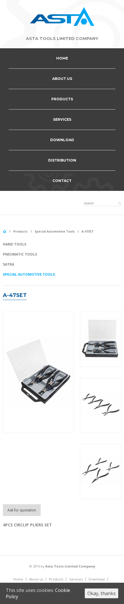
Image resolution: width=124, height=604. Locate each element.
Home (62, 58)
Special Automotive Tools (55, 231)
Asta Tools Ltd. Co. (4, 231)
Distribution (62, 160)
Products (62, 99)
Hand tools (14, 244)
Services (62, 119)
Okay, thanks (101, 593)
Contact (62, 181)
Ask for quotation (21, 510)
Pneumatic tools (20, 254)
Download (62, 140)
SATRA (8, 264)
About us (62, 78)
